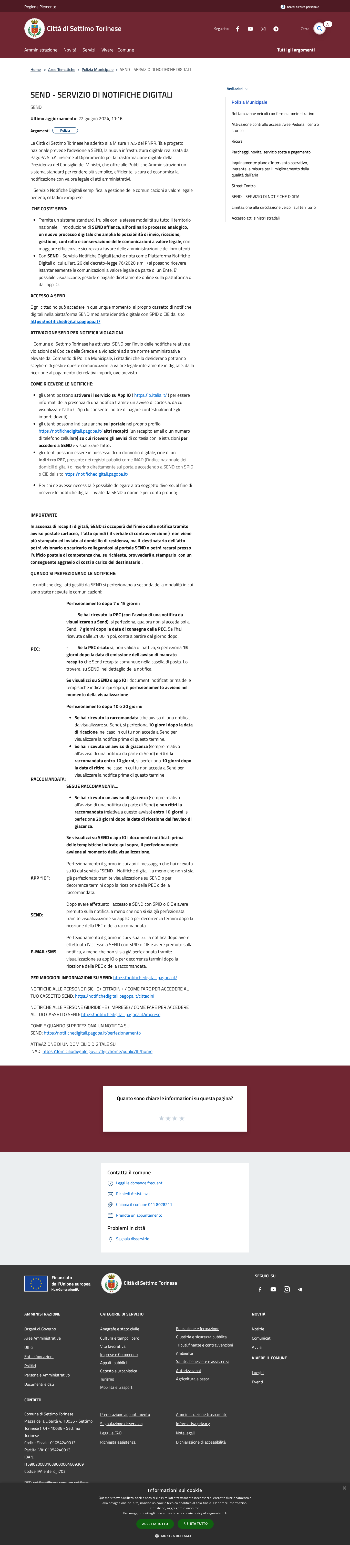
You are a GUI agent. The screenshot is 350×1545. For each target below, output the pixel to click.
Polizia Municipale (98, 69)
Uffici (28, 1347)
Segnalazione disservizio (121, 1424)
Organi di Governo (40, 1329)
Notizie (258, 1329)
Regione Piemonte (40, 7)
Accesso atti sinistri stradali (256, 218)
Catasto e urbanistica (118, 1371)
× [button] (344, 1488)
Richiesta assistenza (118, 1442)
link (224, 1513)
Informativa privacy (193, 1424)
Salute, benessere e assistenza (202, 1361)
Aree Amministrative (42, 1338)
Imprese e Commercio (119, 1354)
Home (35, 69)
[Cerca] (319, 28)
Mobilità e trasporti (116, 1387)
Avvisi (257, 1347)
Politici (30, 1366)
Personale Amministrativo (47, 1375)
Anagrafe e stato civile (119, 1329)
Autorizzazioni (188, 1370)
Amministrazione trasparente (201, 1414)
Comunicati (262, 1338)
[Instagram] (261, 28)
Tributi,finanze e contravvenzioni (204, 1345)
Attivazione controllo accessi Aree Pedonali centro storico (275, 127)
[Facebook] (235, 28)
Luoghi (258, 1373)
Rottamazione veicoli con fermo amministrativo (273, 113)
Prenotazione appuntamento (125, 1414)
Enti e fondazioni (39, 1356)
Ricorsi (237, 141)
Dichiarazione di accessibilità (201, 1442)
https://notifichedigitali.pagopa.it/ (65, 321)
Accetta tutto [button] (155, 1524)
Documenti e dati (39, 1384)
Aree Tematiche (61, 69)
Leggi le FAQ (111, 1433)
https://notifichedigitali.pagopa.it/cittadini (114, 996)
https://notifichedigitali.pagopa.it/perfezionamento (92, 1032)
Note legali (185, 1433)
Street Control (244, 186)
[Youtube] (248, 28)
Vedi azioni (235, 88)
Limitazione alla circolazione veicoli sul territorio (274, 207)
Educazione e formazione (197, 1328)
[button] (175, 1536)
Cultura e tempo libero (119, 1338)
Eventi (257, 1382)
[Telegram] (274, 28)
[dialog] (175, 1514)
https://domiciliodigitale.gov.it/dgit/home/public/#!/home (97, 1051)
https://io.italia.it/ (150, 395)
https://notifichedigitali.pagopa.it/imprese (120, 1014)
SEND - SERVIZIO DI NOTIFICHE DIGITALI (267, 196)
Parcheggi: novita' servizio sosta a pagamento (271, 152)
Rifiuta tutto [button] (195, 1523)
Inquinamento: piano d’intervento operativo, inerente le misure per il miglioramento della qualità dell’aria (270, 169)
